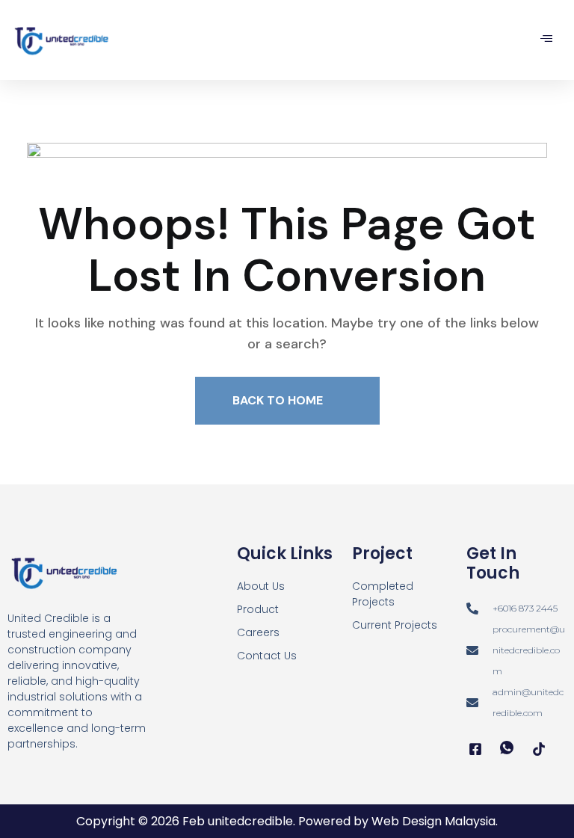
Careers (258, 632)
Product (258, 609)
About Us (261, 586)
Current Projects (394, 624)
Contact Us (267, 655)
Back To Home (279, 400)
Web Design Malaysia (433, 821)
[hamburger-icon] (546, 39)
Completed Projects (382, 594)
